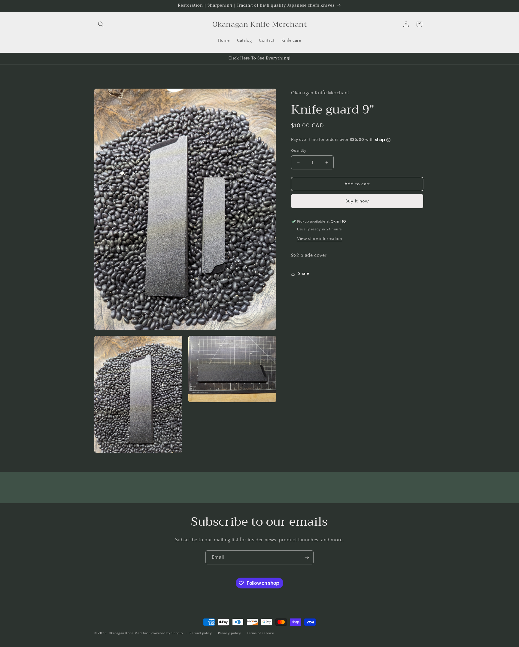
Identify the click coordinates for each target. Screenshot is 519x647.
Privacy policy (229, 633)
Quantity (298, 150)
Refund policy (201, 633)
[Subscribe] (306, 557)
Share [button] (303, 273)
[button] (101, 24)
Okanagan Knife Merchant (130, 633)
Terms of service (260, 633)
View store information (319, 238)
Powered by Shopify (167, 633)
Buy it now (357, 201)
